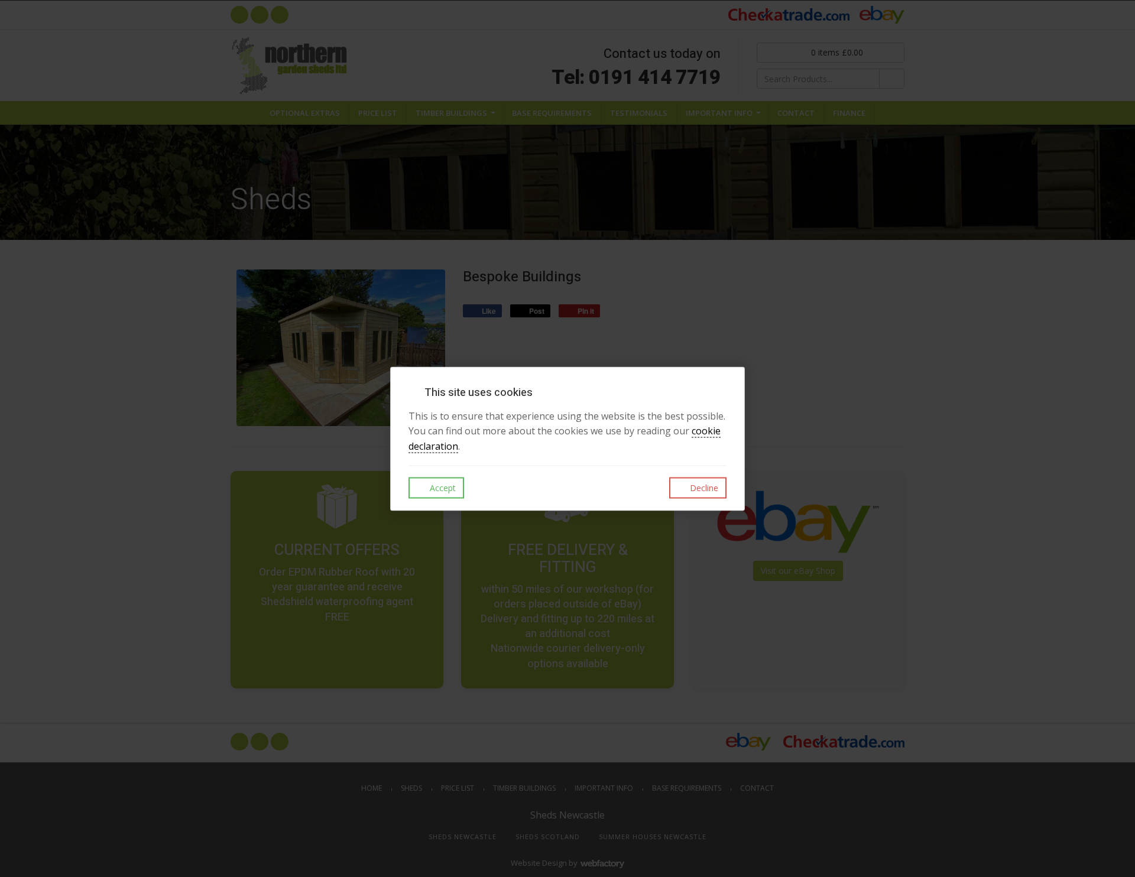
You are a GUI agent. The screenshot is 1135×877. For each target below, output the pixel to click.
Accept (441, 487)
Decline (703, 487)
